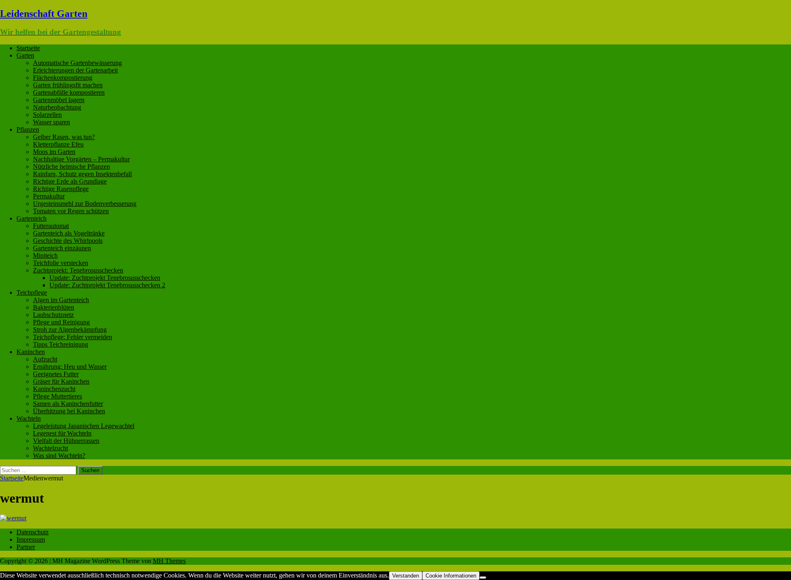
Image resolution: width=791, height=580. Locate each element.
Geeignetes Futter (56, 373)
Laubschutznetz (53, 314)
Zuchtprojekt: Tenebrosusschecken (78, 270)
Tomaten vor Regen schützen (71, 210)
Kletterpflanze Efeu (58, 144)
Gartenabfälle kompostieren (69, 92)
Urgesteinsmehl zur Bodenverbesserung (84, 203)
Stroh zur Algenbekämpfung (70, 329)
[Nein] (483, 577)
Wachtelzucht (50, 448)
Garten (25, 55)
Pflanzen (27, 129)
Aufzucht (45, 359)
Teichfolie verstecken (60, 262)
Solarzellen (47, 114)
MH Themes (169, 560)
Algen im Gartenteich (61, 299)
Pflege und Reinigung (61, 322)
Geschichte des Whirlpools (68, 240)
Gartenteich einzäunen (62, 248)
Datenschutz (32, 532)
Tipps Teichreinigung (60, 344)
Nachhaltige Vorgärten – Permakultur (81, 159)
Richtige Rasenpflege (61, 188)
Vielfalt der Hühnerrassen (66, 440)
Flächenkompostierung (62, 77)
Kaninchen (30, 351)
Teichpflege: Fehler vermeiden (72, 336)
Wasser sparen (51, 122)
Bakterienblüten (53, 307)
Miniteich (45, 255)
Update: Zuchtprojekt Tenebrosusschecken (104, 277)
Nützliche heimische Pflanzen (71, 166)
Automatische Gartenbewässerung (77, 62)
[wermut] (13, 518)
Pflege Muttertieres (57, 396)
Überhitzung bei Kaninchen (69, 411)
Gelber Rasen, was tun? (64, 136)
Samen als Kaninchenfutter (68, 403)
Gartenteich (31, 218)
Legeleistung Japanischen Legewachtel (83, 425)
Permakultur (49, 196)
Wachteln (28, 418)
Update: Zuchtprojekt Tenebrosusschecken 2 (107, 285)
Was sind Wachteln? (59, 455)
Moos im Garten (54, 151)
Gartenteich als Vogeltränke (69, 233)
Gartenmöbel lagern (58, 99)
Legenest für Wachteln (62, 433)
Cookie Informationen (451, 576)
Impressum (30, 539)
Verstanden (405, 576)
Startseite (28, 47)
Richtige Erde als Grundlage (70, 181)
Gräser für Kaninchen (61, 381)
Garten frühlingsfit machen (68, 85)
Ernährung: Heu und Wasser (70, 366)
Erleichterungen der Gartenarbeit (75, 70)
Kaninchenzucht (54, 388)
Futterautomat (51, 225)
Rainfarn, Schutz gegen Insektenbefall (82, 173)
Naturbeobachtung (57, 107)
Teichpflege (31, 292)
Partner (25, 546)
